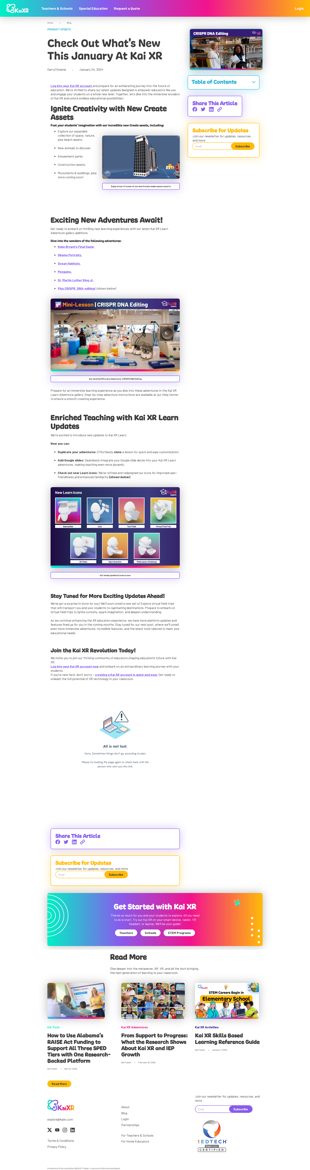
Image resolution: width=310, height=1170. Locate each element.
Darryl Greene (56, 69)
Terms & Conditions (60, 1140)
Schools (150, 933)
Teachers (126, 933)
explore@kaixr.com (60, 1119)
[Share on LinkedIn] (74, 842)
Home (50, 22)
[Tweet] (66, 842)
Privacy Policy (56, 1147)
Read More (59, 1084)
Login (299, 8)
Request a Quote (127, 8)
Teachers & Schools (57, 8)
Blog (69, 22)
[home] (17, 8)
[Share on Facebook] (57, 842)
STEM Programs (179, 933)
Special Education (93, 8)
